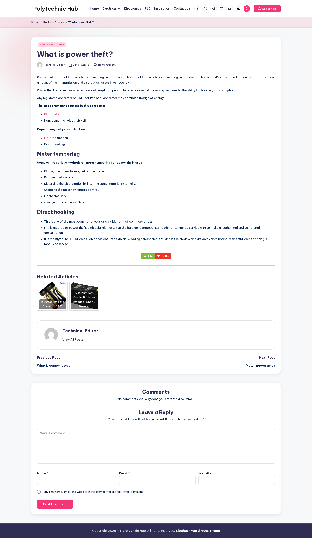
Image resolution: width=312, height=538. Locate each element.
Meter (48, 138)
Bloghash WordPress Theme (198, 531)
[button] (267, 8)
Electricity (51, 114)
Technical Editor (80, 330)
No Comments (107, 64)
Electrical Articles (52, 44)
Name (42, 473)
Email (124, 473)
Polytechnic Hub (55, 8)
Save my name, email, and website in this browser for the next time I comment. (94, 491)
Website (204, 473)
